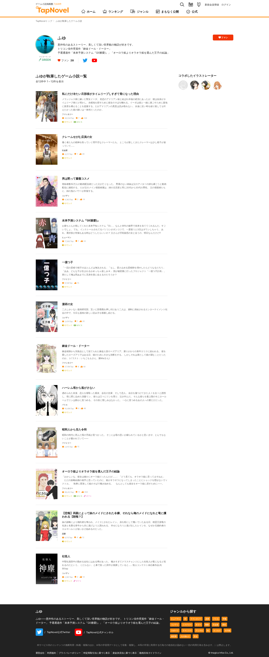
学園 (224, 619)
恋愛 (207, 619)
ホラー (198, 625)
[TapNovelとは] (198, 4)
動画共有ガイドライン (150, 653)
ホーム (91, 11)
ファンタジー (195, 619)
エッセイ (217, 630)
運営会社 (40, 653)
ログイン (226, 4)
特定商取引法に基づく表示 (96, 653)
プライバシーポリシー (70, 653)
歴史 (224, 625)
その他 (227, 630)
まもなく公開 (170, 11)
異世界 (174, 636)
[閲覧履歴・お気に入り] (191, 4)
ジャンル (143, 11)
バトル (216, 619)
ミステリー (187, 625)
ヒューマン (175, 619)
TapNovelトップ (44, 21)
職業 (207, 625)
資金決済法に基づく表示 (125, 653)
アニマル (199, 630)
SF (185, 619)
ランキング (115, 11)
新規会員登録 (212, 4)
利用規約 (51, 653)
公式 (195, 11)
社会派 (215, 625)
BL (208, 630)
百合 (195, 636)
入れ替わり (185, 636)
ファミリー (187, 630)
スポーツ (174, 630)
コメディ (174, 625)
